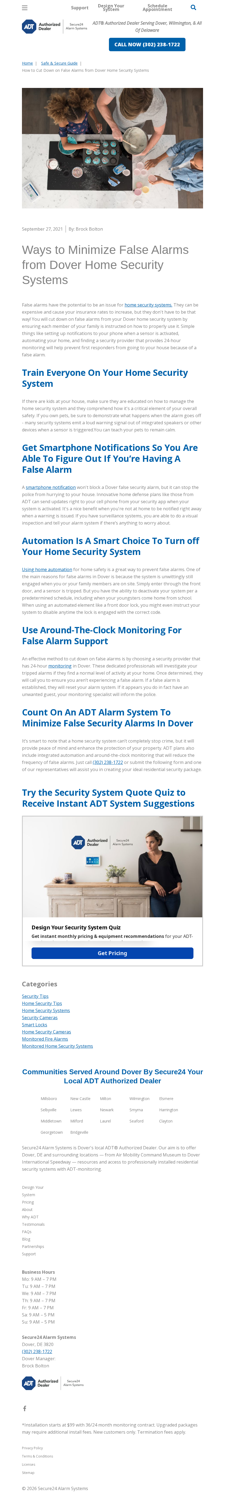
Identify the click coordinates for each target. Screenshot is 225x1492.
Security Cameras (40, 1018)
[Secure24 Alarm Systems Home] (54, 26)
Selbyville (49, 1109)
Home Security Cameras (46, 1032)
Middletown (51, 1121)
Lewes (76, 1109)
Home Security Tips (42, 1003)
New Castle (80, 1098)
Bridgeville (79, 1132)
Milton (105, 1098)
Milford (76, 1121)
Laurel (105, 1121)
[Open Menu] (24, 8)
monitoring (60, 666)
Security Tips (35, 996)
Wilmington (140, 1098)
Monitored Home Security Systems (57, 1046)
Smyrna (136, 1109)
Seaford (137, 1121)
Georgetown (52, 1132)
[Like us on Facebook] (24, 1410)
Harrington (168, 1109)
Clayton (166, 1121)
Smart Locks (34, 1025)
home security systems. (148, 305)
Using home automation (47, 569)
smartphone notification (51, 487)
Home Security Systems (46, 1010)
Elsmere (166, 1098)
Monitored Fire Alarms (45, 1039)
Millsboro (49, 1098)
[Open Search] (193, 7)
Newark (107, 1109)
